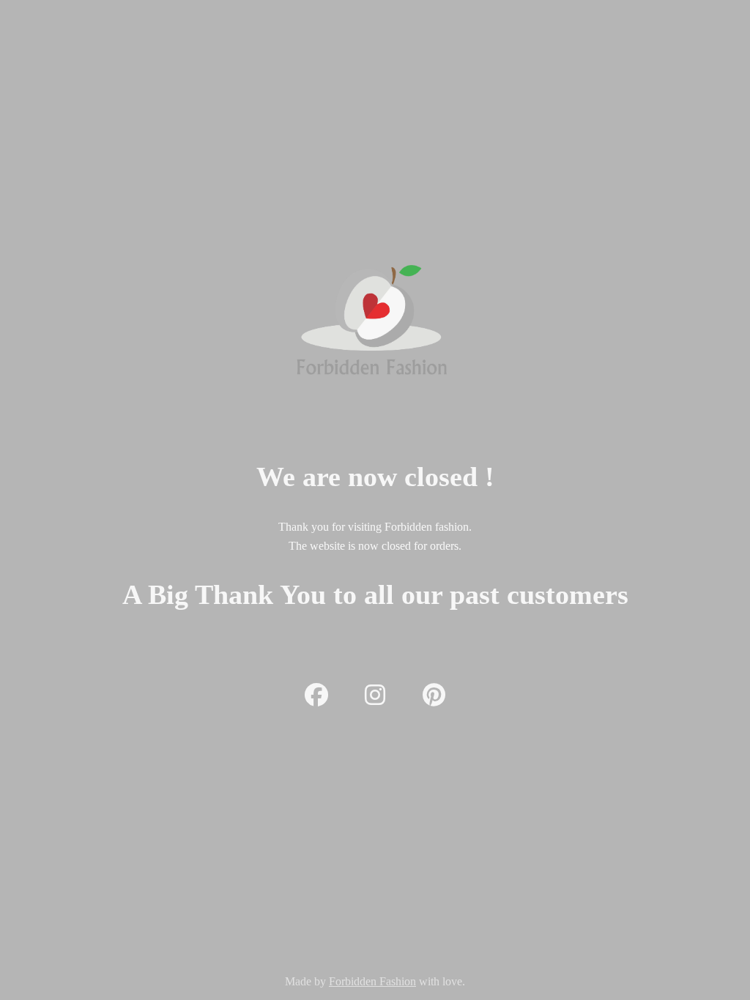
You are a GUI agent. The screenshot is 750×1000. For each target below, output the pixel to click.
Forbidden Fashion (372, 981)
